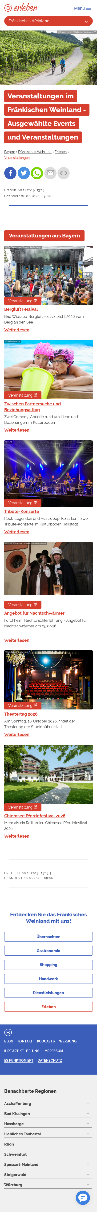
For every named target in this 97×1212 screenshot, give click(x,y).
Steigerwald (15, 1175)
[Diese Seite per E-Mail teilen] (50, 173)
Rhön (9, 1144)
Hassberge (14, 1124)
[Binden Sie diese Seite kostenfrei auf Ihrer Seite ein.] (63, 173)
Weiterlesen (16, 329)
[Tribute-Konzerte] (48, 473)
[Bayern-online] (9, 8)
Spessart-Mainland (21, 1164)
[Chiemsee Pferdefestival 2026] (48, 778)
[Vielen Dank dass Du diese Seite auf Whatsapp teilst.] (37, 173)
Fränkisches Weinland (28, 21)
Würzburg (13, 1185)
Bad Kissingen (17, 1113)
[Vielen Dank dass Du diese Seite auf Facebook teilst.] (10, 173)
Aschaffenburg (17, 1103)
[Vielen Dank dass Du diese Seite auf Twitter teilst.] (24, 173)
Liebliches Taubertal (22, 1134)
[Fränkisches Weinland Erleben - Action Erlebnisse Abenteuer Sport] (25, 7)
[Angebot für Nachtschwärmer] (48, 575)
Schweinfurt (15, 1154)
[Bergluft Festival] (48, 275)
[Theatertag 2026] (48, 679)
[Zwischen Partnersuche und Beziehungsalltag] (48, 369)
